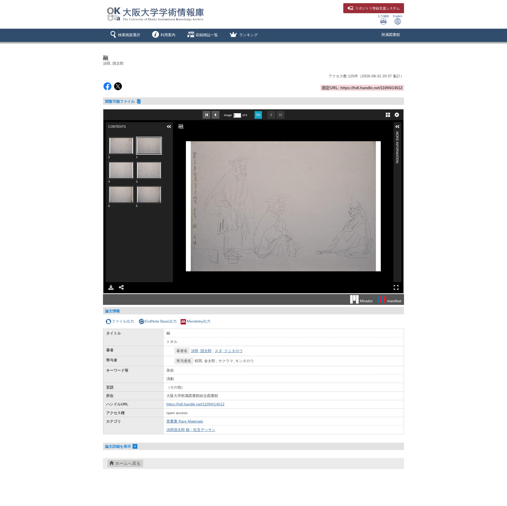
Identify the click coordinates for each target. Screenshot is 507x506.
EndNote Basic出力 (161, 321)
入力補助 (383, 16)
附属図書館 (391, 34)
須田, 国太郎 (201, 351)
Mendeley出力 (198, 321)
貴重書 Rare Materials (184, 421)
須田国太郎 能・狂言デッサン (190, 430)
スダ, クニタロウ (229, 351)
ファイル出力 (123, 321)
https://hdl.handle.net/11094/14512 (195, 404)
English (397, 16)
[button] (124, 35)
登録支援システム (377, 8)
